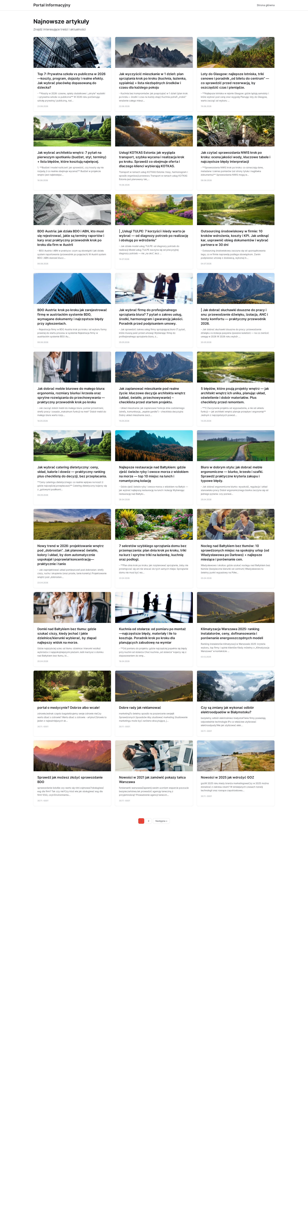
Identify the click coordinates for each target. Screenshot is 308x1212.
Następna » (161, 821)
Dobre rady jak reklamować (140, 708)
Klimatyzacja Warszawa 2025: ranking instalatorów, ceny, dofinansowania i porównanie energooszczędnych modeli (232, 633)
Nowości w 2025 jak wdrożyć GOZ (227, 777)
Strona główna (266, 5)
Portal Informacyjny (51, 5)
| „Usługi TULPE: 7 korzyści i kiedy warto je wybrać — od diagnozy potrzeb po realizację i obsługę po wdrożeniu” (153, 235)
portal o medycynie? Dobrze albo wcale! (68, 708)
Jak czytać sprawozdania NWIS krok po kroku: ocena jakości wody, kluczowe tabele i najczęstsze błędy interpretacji (235, 157)
